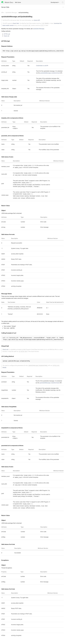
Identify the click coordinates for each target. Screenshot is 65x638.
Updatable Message (38, 28)
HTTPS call (7, 34)
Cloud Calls (16, 23)
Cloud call (6, 36)
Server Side (5, 7)
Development (54, 2)
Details (4, 367)
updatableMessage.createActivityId (50, 73)
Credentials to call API (42, 65)
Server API (37, 20)
